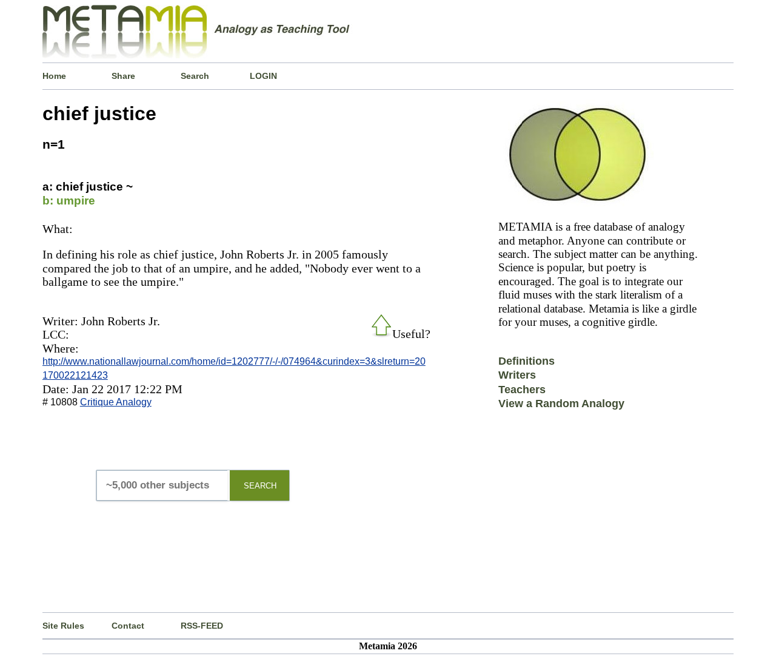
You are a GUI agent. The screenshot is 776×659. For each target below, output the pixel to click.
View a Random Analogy (561, 403)
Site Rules (63, 625)
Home (54, 76)
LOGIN (263, 76)
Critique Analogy (116, 402)
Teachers (522, 390)
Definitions (526, 361)
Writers (517, 375)
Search (195, 76)
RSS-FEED (202, 625)
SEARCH (260, 485)
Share (123, 76)
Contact (128, 625)
